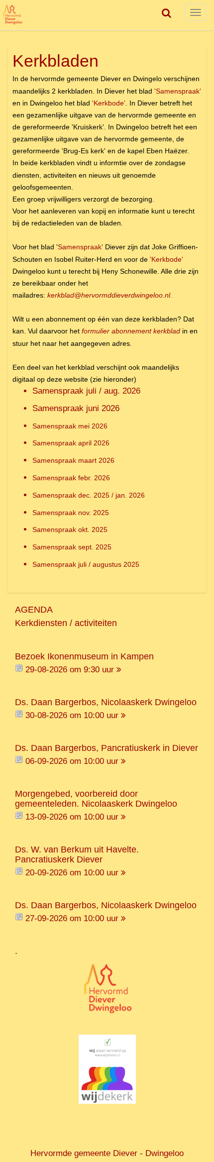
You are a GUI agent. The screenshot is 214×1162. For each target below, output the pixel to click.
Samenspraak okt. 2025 (69, 529)
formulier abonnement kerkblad (131, 331)
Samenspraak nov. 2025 (70, 513)
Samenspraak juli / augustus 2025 (85, 564)
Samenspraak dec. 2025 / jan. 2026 (88, 495)
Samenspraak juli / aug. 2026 (86, 391)
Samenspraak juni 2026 (75, 408)
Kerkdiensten (41, 623)
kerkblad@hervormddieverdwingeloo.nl (108, 295)
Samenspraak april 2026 (70, 443)
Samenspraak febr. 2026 (71, 478)
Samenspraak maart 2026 (73, 460)
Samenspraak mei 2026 (69, 426)
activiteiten (96, 623)
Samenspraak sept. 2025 (71, 547)
